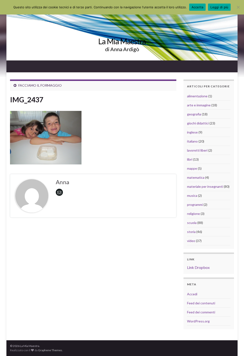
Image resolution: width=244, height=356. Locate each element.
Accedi (192, 294)
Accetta (197, 7)
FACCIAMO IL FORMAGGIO (40, 85)
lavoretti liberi (197, 150)
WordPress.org (198, 321)
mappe (192, 168)
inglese (192, 132)
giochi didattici (198, 123)
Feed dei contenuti (201, 303)
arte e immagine (199, 105)
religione (193, 214)
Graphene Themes (50, 350)
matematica (195, 177)
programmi (195, 205)
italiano (192, 141)
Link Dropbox (198, 267)
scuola (192, 223)
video (191, 241)
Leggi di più (219, 7)
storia (191, 232)
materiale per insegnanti (205, 186)
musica (192, 195)
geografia (194, 114)
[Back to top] (233, 345)
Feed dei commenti (201, 312)
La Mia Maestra (122, 41)
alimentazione (197, 96)
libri (189, 159)
